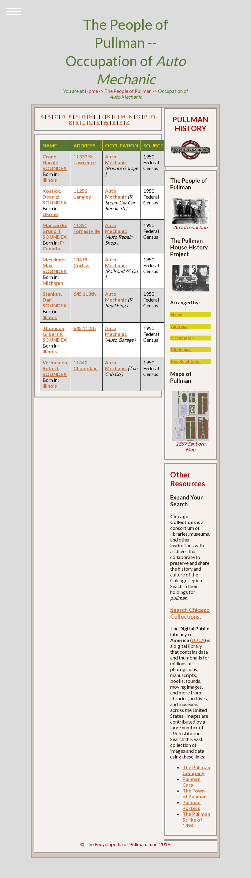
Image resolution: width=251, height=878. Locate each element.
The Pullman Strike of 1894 (196, 819)
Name (176, 314)
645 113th (84, 294)
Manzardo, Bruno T (55, 228)
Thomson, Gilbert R (54, 331)
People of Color (186, 361)
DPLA (198, 640)
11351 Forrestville (86, 228)
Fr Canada (54, 245)
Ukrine (50, 214)
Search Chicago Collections (190, 613)
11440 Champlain (85, 365)
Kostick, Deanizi (52, 194)
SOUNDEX (55, 168)
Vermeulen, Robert (55, 365)
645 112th (84, 328)
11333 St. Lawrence (84, 159)
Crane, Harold (50, 159)
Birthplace (181, 349)
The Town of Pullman (194, 793)
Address (179, 326)
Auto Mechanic (116, 159)
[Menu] (13, 10)
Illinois (50, 180)
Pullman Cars (191, 782)
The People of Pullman (128, 91)
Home (91, 91)
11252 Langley (82, 194)
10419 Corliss (81, 262)
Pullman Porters (191, 805)
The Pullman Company (196, 770)
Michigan (53, 283)
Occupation (182, 338)
